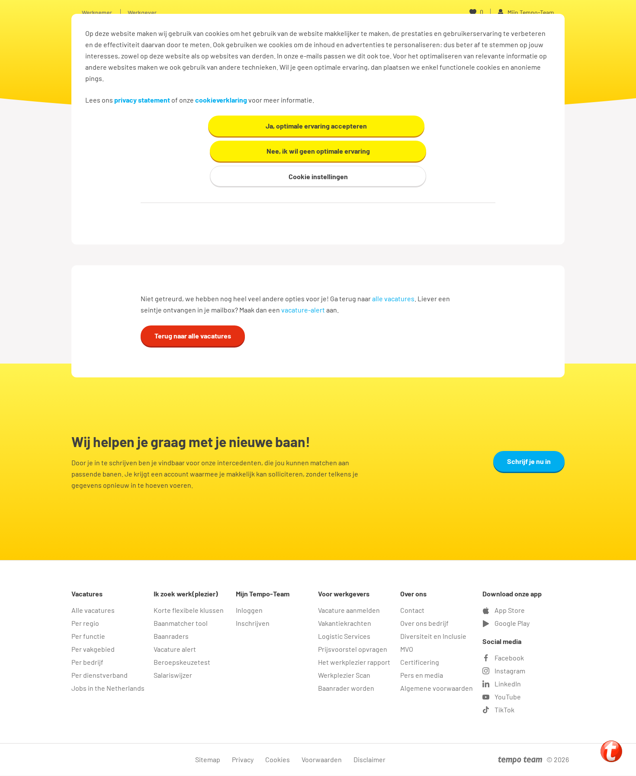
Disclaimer (369, 759)
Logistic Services (344, 636)
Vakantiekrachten (344, 623)
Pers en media (421, 675)
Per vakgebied (93, 649)
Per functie (88, 636)
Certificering (419, 662)
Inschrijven (253, 623)
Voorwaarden (322, 759)
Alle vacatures (93, 610)
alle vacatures (393, 298)
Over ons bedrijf (424, 623)
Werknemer (97, 12)
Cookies (277, 759)
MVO (406, 649)
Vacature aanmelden (349, 610)
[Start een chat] (611, 751)
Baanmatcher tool (181, 623)
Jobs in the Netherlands (108, 688)
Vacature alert (175, 649)
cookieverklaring (221, 100)
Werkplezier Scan (344, 675)
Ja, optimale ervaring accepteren (316, 126)
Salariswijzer (173, 675)
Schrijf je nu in (529, 461)
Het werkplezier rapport (354, 662)
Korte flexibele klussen (189, 610)
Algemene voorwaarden (436, 688)
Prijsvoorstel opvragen (352, 649)
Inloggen (249, 610)
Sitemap (207, 759)
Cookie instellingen (318, 176)
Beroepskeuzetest (182, 662)
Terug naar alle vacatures (192, 336)
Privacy (243, 759)
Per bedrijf (87, 662)
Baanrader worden (346, 688)
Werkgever (142, 12)
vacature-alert (303, 310)
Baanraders (171, 636)
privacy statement (142, 100)
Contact (412, 610)
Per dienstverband (99, 675)
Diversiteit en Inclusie (433, 636)
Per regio (85, 623)
